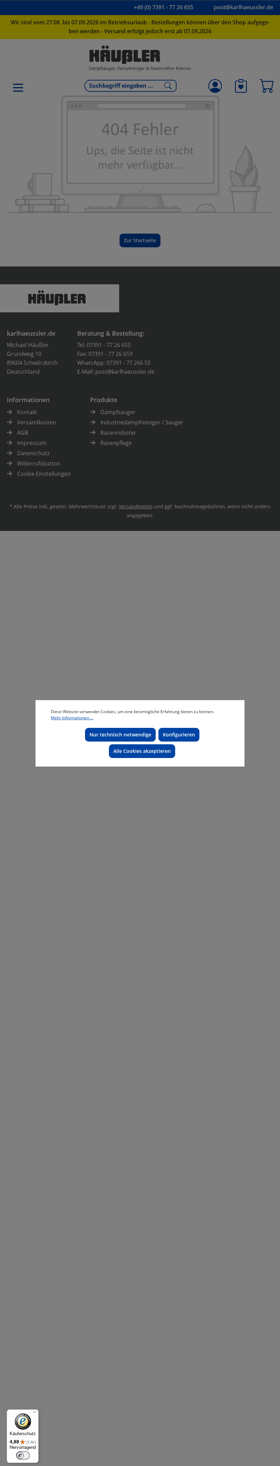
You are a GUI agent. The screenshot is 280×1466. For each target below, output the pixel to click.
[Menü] (34, 1413)
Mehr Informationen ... (72, 718)
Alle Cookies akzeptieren (142, 751)
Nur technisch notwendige (120, 734)
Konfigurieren (179, 734)
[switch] (23, 1455)
